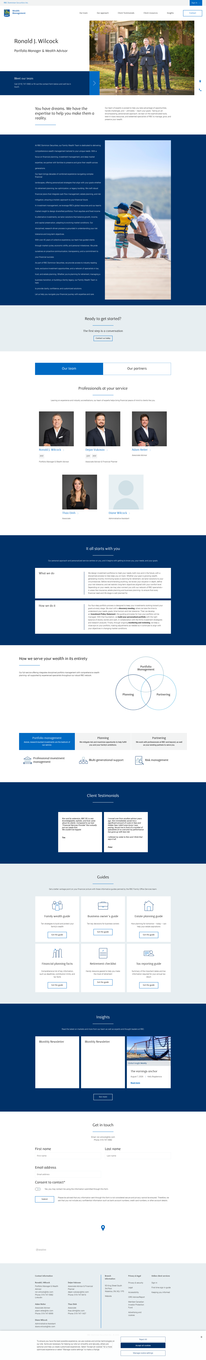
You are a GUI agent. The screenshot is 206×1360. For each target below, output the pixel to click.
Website (108, 1296)
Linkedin (38, 1298)
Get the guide (57, 935)
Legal (130, 1287)
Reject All (143, 1339)
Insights (170, 13)
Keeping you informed (161, 1292)
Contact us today (103, 338)
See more (103, 1097)
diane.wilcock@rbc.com (45, 1326)
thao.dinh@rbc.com (76, 1311)
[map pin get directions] (103, 1228)
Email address (45, 1168)
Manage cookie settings (143, 1353)
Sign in (154, 1283)
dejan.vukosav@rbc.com (78, 1292)
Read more (135, 1083)
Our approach (103, 13)
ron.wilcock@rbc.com (44, 1292)
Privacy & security (135, 1283)
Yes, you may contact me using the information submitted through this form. (76, 1189)
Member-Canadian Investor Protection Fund (136, 1305)
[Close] (201, 1337)
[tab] (47, 741)
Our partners (137, 369)
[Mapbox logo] (41, 1249)
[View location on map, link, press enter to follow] (103, 1231)
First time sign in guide (161, 1287)
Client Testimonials (126, 13)
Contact (192, 13)
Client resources (151, 13)
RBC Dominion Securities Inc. (16, 3)
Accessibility (133, 1292)
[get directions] (103, 1228)
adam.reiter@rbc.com (44, 1311)
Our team (84, 13)
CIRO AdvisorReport (136, 1297)
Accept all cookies (143, 1345)
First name (43, 1149)
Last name (113, 1149)
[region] (103, 1231)
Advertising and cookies (134, 1313)
